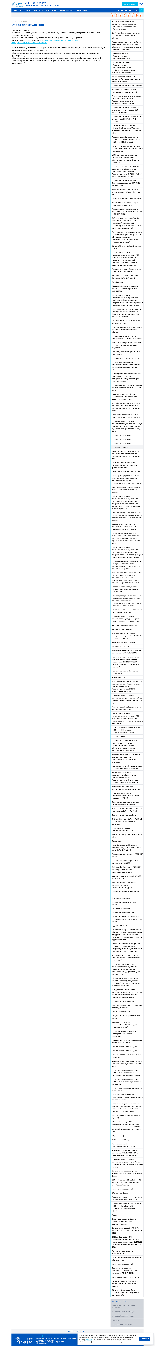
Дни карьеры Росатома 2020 (123, 913)
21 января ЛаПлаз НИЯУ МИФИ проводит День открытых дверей (124, 91)
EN (137, 10)
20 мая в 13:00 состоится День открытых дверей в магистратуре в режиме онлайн (125, 1292)
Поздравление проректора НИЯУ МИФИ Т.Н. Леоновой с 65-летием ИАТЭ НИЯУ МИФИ (127, 387)
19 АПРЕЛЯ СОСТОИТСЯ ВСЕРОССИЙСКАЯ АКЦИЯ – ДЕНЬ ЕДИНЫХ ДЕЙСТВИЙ (125, 1024)
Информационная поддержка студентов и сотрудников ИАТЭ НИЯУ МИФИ (127, 810)
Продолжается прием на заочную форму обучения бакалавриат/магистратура (127, 1198)
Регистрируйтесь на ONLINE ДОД (124, 1047)
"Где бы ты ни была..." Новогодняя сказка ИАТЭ (125, 672)
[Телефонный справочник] (120, 14)
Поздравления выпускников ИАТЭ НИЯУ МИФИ (127, 855)
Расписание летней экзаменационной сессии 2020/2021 (126, 1056)
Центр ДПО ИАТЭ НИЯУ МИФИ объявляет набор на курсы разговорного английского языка (127, 1097)
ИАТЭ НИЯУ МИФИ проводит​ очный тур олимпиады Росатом (127, 1006)
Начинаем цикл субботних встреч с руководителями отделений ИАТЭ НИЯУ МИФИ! (127, 919)
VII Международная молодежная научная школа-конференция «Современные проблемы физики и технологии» (125, 158)
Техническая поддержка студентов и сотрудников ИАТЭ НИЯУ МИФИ (126, 803)
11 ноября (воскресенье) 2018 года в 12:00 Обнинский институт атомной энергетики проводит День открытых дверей (126, 407)
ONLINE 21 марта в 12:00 (121, 1012)
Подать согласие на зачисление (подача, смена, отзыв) (127, 1089)
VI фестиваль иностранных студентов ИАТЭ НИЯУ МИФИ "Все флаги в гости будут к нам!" (126, 957)
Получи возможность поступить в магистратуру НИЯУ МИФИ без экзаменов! (124, 1033)
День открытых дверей (121, 909)
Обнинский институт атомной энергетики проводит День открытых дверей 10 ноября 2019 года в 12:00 (126, 618)
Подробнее (116, 1215)
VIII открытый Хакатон (120, 646)
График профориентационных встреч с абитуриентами (126, 1259)
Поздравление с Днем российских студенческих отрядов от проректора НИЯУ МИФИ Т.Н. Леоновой (126, 139)
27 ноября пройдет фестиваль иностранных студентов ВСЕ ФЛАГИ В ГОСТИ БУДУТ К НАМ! (126, 635)
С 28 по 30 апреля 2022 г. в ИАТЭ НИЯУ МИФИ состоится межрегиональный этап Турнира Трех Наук (126, 1182)
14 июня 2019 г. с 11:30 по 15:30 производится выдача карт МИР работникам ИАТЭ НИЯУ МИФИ (124, 526)
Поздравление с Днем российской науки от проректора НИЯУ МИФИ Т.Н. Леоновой (127, 119)
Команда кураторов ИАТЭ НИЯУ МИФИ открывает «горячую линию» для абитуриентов (127, 329)
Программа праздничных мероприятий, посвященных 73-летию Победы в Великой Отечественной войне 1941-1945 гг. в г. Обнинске (127, 313)
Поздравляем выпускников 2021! (124, 1001)
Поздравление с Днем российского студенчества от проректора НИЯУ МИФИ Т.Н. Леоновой (125, 110)
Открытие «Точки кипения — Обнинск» (126, 198)
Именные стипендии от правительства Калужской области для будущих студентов (126, 345)
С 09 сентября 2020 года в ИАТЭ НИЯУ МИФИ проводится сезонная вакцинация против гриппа (126, 869)
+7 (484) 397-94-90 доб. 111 (43, 1342)
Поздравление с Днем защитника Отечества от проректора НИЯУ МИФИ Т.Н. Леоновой (126, 183)
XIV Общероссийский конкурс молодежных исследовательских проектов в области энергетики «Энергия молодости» (124, 25)
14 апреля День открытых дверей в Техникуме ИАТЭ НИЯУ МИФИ (125, 277)
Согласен (145, 1339)
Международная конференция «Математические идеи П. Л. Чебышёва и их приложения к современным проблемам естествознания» (127, 993)
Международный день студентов (124, 625)
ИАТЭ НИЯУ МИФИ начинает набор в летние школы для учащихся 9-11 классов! (126, 489)
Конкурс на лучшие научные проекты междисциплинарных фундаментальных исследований (127, 148)
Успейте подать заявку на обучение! (125, 1277)
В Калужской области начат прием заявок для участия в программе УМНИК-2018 (125, 288)
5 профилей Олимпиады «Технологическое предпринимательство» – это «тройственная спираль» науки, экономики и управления (124, 67)
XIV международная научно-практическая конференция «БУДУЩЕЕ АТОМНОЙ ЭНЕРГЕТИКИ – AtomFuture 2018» (127, 366)
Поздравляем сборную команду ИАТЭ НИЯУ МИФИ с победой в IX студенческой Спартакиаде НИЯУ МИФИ (126, 1207)
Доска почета (117, 841)
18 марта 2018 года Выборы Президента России (127, 247)
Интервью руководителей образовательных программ (122, 829)
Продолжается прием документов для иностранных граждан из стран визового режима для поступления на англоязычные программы (126, 565)
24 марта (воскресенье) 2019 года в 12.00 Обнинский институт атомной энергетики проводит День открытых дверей (126, 455)
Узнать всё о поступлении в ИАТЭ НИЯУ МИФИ (127, 836)
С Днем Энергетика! (119, 926)
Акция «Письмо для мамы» (122, 629)
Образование (82, 10)
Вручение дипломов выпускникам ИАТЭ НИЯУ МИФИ (127, 353)
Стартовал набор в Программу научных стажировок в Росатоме (127, 1041)
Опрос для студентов (120, 447)
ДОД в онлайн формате (121, 1136)
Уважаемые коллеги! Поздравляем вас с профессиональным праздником (127, 767)
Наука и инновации (66, 10)
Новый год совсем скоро (121, 435)
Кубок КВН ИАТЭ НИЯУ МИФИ (123, 642)
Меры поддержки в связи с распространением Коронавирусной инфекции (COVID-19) (125, 795)
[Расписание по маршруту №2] (128, 14)
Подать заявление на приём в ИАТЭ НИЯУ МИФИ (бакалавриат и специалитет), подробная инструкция (126, 1072)
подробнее (88, 1340)
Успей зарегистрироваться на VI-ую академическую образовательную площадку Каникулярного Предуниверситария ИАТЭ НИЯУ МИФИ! (127, 479)
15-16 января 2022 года (120, 1140)
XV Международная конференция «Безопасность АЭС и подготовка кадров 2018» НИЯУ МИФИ (124, 396)
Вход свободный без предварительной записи (126, 1017)
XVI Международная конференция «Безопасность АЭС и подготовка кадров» (125, 1283)
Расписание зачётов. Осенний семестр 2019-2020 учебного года (126, 708)
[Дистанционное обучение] (116, 14)
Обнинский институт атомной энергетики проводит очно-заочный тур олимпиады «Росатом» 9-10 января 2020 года (127, 699)
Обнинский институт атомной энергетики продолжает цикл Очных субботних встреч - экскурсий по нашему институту (127, 1163)
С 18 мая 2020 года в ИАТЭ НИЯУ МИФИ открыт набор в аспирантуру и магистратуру (127, 821)
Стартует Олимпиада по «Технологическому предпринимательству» (121, 56)
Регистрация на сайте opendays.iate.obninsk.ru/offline (123, 1145)
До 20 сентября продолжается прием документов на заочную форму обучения (126, 35)
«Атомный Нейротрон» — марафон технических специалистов (125, 204)
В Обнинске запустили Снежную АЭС (126, 472)
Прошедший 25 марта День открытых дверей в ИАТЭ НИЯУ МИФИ (126, 270)
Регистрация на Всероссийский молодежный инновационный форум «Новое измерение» (126, 79)
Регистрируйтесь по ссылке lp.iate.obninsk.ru (122, 1252)
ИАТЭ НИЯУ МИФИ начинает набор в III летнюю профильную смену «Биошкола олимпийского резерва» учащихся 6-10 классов (127, 516)
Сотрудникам (51, 10)
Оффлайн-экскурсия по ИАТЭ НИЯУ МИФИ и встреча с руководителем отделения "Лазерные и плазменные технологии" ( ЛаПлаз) (126, 982)
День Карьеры (117, 282)
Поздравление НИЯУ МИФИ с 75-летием (127, 85)
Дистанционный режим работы (124, 815)
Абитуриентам (25, 10)
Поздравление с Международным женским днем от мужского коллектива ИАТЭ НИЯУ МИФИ (127, 211)
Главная (13, 21)
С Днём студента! (118, 736)
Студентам (38, 10)
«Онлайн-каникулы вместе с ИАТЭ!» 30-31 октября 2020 (126, 877)
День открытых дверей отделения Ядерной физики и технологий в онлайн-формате (127, 1173)
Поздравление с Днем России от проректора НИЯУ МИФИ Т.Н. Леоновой (127, 337)
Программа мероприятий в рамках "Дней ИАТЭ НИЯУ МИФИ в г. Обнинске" (127, 416)
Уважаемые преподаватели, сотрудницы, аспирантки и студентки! (126, 788)
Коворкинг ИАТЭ (118, 677)
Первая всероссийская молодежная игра (125, 893)
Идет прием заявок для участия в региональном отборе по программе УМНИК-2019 (125, 589)
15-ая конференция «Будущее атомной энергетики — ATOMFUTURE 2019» (126, 651)
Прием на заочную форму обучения (125, 358)
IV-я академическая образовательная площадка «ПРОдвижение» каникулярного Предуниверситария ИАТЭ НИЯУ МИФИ (126, 377)
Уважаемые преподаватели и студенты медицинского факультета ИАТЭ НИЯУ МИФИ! (127, 1063)
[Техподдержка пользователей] (132, 14)
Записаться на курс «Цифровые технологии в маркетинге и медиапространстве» (124, 1221)
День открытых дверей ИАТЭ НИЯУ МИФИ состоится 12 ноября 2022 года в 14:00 (127, 1230)
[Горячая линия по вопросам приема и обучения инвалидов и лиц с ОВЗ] (112, 14)
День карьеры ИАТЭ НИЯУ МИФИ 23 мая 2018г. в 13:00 (126, 322)
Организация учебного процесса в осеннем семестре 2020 (125, 862)
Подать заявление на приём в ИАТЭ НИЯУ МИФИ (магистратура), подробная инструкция (127, 1081)
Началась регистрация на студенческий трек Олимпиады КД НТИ (127, 611)
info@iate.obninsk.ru (41, 1343)
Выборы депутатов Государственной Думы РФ (126, 1116)
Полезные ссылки (76, 1331)
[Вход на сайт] (136, 14)
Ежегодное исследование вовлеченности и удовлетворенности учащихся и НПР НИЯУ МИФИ (126, 1270)
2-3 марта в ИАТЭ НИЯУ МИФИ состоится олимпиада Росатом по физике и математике (124, 465)
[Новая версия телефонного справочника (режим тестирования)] (140, 14)
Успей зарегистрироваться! (122, 1189)
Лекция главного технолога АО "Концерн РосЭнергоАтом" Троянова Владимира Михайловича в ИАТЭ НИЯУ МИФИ (127, 129)
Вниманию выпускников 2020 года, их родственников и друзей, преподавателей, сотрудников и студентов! (126, 758)
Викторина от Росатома (121, 898)
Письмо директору (130, 4)
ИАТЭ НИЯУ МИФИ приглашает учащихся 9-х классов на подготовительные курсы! (124, 885)
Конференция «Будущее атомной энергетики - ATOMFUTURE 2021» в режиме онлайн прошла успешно (125, 1152)
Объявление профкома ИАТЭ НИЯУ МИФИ (125, 903)
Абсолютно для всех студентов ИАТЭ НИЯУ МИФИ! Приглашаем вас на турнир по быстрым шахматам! (126, 730)
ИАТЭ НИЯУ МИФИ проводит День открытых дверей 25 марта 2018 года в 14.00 (126, 192)
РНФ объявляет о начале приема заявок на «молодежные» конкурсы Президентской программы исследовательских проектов (127, 99)
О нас (15, 10)
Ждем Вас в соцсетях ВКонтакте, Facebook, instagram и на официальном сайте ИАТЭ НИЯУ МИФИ (126, 847)
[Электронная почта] (124, 14)
